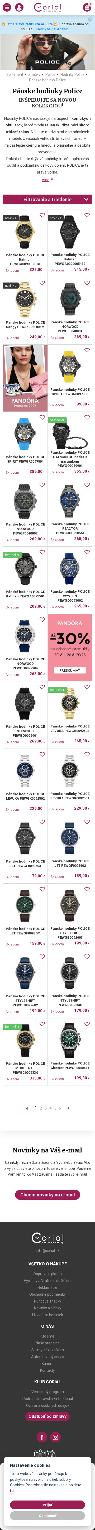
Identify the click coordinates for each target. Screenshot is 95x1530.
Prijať (47, 1505)
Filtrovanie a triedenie (47, 199)
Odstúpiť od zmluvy (47, 1416)
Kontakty (47, 1370)
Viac (45, 179)
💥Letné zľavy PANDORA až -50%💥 (29, 24)
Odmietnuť (47, 1515)
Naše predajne (48, 1343)
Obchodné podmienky (47, 1294)
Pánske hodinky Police (47, 80)
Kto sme (47, 1336)
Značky (34, 74)
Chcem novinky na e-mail (47, 1194)
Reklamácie (47, 1287)
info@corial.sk (47, 1251)
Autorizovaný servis (47, 1357)
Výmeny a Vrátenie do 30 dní (47, 1281)
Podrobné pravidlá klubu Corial (47, 1399)
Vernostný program (47, 1392)
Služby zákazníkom (47, 1350)
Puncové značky (47, 1301)
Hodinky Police (72, 74)
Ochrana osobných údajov (47, 1405)
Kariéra (48, 1363)
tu (12, 1491)
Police (50, 74)
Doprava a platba (48, 1274)
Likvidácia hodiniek (47, 1315)
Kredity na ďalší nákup (52, 29)
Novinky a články (47, 1308)
